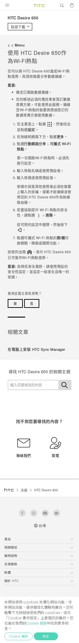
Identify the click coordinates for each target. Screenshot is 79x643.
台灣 (42, 526)
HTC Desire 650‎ (46, 490)
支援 (24, 490)
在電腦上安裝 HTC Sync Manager (36, 349)
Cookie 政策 (36, 623)
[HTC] (39, 5)
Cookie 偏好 (18, 636)
